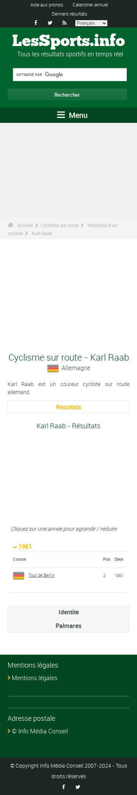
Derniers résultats (69, 14)
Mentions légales (34, 678)
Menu (77, 115)
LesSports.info (68, 41)
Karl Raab (42, 233)
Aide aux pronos (46, 5)
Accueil (25, 225)
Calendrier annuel (90, 5)
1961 (25, 546)
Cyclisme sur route (59, 225)
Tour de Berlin (42, 575)
